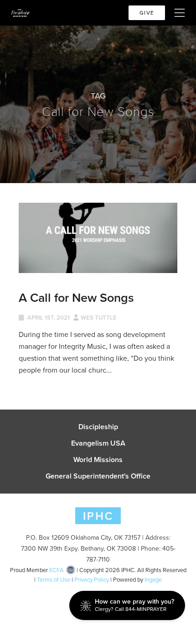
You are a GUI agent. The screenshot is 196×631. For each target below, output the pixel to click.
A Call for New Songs (76, 297)
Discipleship (98, 427)
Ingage (153, 579)
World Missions (98, 459)
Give (146, 13)
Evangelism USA (98, 443)
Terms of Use (53, 579)
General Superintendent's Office (98, 476)
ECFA (56, 570)
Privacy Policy (91, 579)
